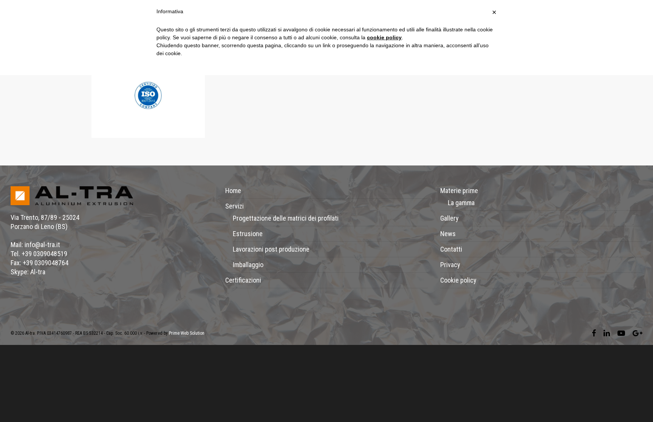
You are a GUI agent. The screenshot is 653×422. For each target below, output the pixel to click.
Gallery (449, 218)
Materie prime (459, 191)
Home (233, 191)
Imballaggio (248, 265)
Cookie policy (458, 280)
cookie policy (384, 37)
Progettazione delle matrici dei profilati (286, 218)
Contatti (451, 249)
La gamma (461, 203)
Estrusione (248, 234)
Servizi (234, 206)
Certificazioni (243, 280)
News (448, 234)
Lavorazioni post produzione (271, 249)
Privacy (450, 265)
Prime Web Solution (186, 333)
